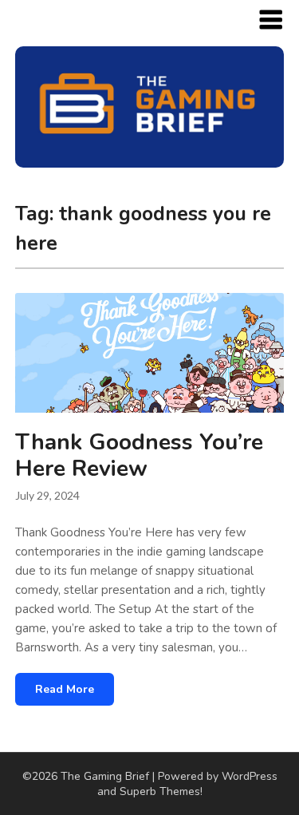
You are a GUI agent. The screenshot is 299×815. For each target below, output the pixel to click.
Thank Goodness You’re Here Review (139, 455)
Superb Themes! (161, 791)
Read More (64, 689)
